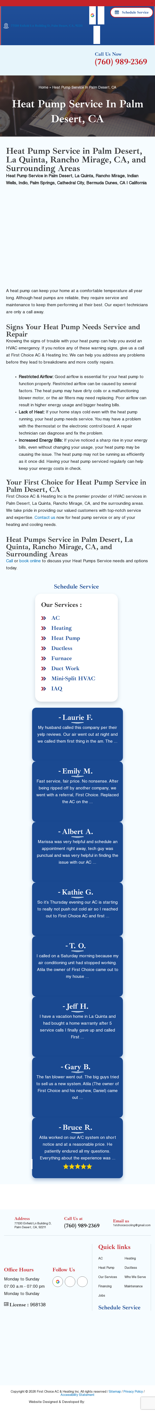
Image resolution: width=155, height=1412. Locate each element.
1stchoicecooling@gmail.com (132, 1225)
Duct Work (65, 668)
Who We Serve (135, 1277)
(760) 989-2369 (121, 62)
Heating (61, 627)
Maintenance (134, 1286)
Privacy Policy (133, 1392)
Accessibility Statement (77, 1395)
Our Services (107, 1277)
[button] (152, 3)
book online (30, 561)
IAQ (56, 688)
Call (9, 561)
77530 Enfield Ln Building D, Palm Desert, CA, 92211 (47, 26)
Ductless (61, 648)
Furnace (61, 658)
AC (55, 617)
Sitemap (115, 1392)
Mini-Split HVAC (73, 678)
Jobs (101, 1296)
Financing (105, 1286)
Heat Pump (65, 638)
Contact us (45, 518)
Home (43, 88)
